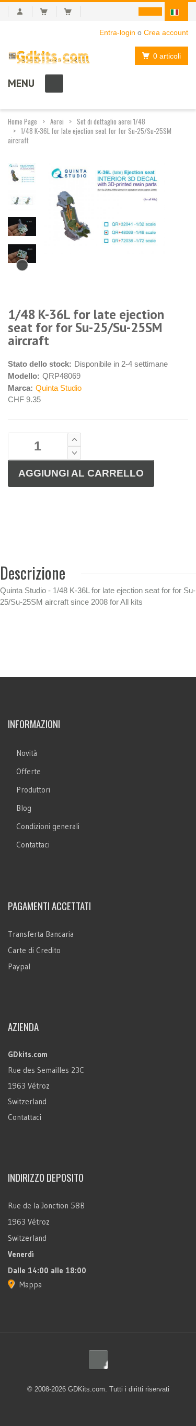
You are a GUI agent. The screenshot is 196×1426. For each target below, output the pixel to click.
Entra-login (117, 32)
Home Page (22, 121)
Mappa (30, 1284)
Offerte (28, 771)
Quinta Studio (59, 387)
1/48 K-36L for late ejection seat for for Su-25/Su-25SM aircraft (89, 135)
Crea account (166, 32)
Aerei (57, 121)
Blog (23, 808)
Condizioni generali (47, 826)
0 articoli (167, 56)
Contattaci (33, 845)
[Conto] (20, 11)
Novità (26, 753)
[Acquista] (72, 11)
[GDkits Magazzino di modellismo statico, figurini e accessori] (49, 55)
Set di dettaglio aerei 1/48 (111, 121)
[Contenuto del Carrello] (48, 11)
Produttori (33, 790)
